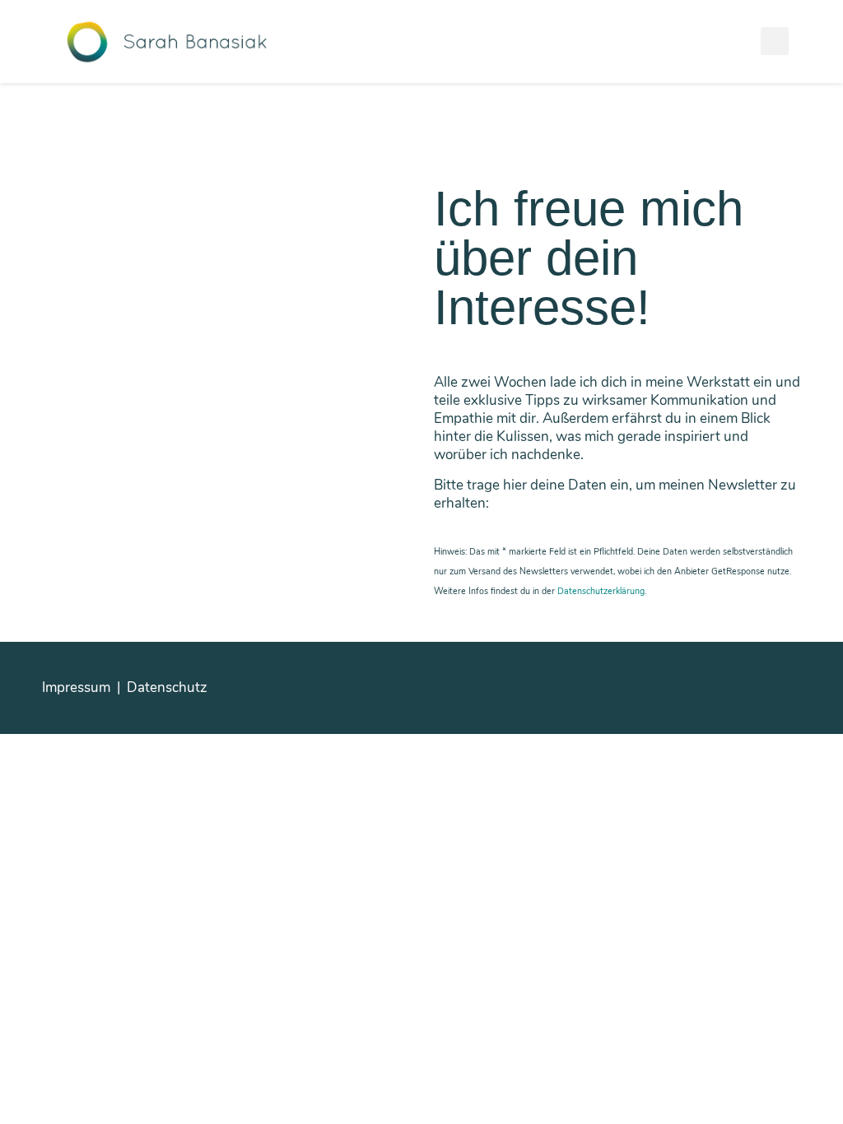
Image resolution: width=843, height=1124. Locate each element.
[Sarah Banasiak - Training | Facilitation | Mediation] (166, 41)
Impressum (76, 687)
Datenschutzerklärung (601, 591)
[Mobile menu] (775, 41)
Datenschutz (167, 687)
